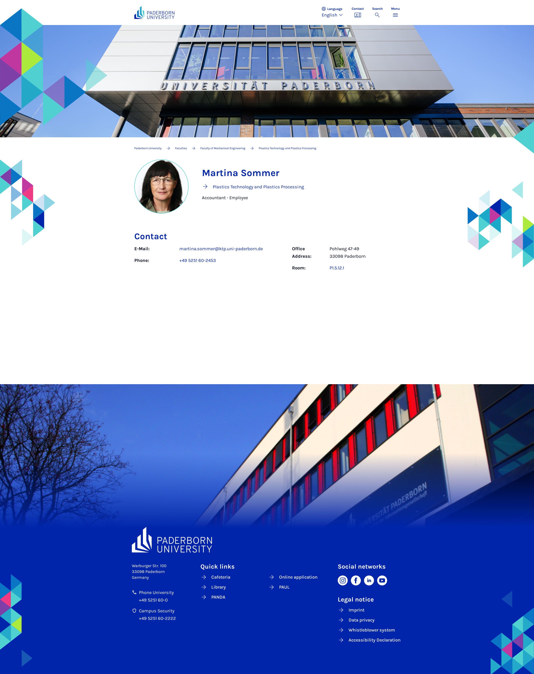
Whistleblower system (372, 630)
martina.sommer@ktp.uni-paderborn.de (221, 248)
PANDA (218, 597)
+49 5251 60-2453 (197, 260)
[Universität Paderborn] (267, 540)
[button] (334, 12)
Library (218, 587)
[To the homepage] (154, 12)
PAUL (284, 587)
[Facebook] (356, 580)
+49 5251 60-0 (153, 600)
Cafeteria (220, 577)
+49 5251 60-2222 (157, 618)
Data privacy (362, 620)
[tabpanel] (267, 260)
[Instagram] (343, 580)
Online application (298, 577)
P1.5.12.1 (337, 268)
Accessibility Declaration (374, 640)
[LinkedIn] (369, 580)
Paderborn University (148, 148)
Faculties (181, 148)
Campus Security (156, 611)
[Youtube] (382, 580)
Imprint (356, 610)
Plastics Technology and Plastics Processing (287, 148)
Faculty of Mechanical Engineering (222, 148)
